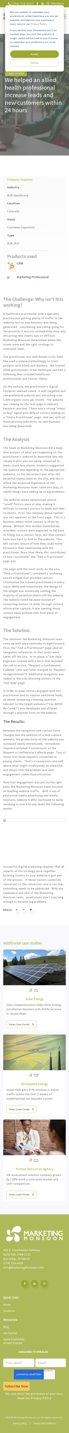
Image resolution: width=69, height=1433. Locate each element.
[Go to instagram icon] (44, 1283)
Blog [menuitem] (6, 1327)
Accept (34, 54)
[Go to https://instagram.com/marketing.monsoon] (48, 3)
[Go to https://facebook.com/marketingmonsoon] (37, 3)
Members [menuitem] (57, 3)
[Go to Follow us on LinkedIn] (34, 1283)
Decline (34, 62)
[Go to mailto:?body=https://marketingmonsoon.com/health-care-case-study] (30, 909)
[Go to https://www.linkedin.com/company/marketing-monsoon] (42, 3)
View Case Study (19, 1024)
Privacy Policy (39, 24)
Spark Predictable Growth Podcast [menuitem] (13, 1341)
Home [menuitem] (6, 1305)
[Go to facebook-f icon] (24, 1283)
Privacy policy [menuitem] (20, 1423)
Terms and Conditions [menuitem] (44, 1423)
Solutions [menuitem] (9, 1311)
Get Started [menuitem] (10, 1333)
